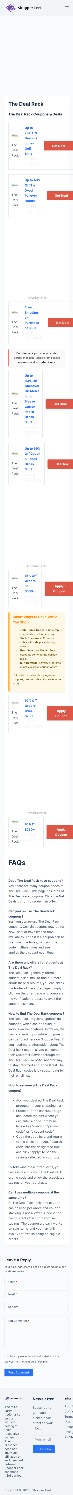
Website (12, 1307)
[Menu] (67, 8)
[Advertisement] (36, 54)
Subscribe (44, 1449)
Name (12, 1282)
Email (12, 1294)
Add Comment (18, 1321)
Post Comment (18, 1372)
